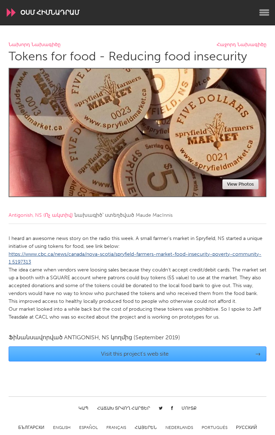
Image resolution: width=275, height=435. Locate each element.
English (62, 427)
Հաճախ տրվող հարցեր (123, 408)
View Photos (240, 184)
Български (31, 427)
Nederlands (179, 427)
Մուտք (189, 408)
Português (214, 427)
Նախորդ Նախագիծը (35, 44)
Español (88, 427)
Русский (246, 427)
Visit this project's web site (181, 353)
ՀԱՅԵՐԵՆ (146, 427)
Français (116, 427)
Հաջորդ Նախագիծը (241, 44)
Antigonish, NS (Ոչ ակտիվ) (41, 215)
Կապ (83, 408)
